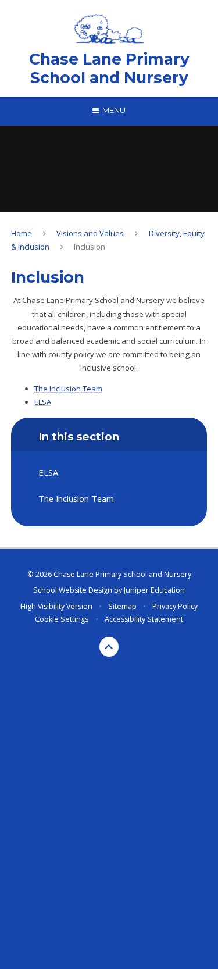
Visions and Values (90, 233)
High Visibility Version (56, 606)
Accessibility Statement (144, 619)
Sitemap (122, 606)
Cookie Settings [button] (61, 619)
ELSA (42, 402)
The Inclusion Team (68, 388)
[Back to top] (109, 647)
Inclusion (89, 246)
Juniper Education (154, 590)
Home (21, 233)
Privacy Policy (175, 606)
